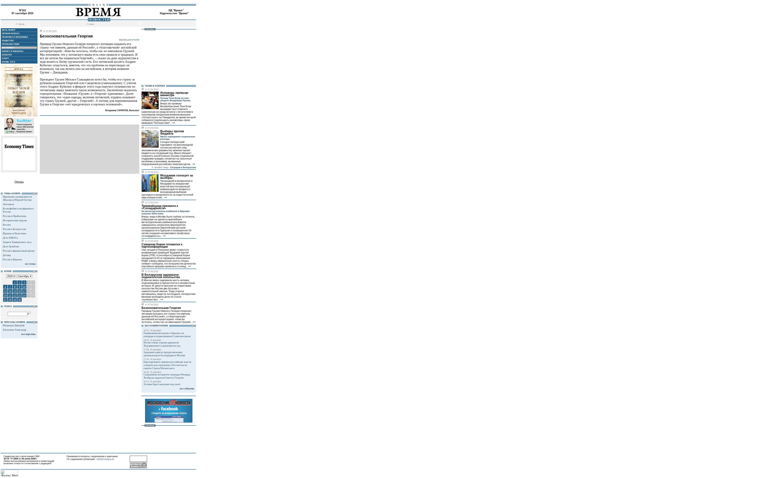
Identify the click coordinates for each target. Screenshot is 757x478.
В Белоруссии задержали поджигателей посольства (161, 276)
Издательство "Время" (174, 13)
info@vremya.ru (105, 458)
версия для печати (129, 39)
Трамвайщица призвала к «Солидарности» (160, 207)
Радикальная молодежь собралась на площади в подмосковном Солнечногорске (167, 335)
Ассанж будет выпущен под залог (162, 384)
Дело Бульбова (11, 246)
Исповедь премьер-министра (174, 94)
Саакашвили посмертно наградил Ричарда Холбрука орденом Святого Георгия (167, 376)
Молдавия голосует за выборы (176, 176)
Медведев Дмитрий (13, 325)
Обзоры (19, 181)
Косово (7, 224)
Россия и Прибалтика (14, 216)
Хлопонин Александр (14, 329)
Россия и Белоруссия (14, 229)
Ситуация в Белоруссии (183, 167)
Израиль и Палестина (14, 233)
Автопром (8, 204)
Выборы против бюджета (172, 132)
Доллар (7, 255)
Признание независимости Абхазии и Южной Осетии (17, 198)
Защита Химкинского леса (17, 242)
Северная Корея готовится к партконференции (162, 245)
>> (173, 123)
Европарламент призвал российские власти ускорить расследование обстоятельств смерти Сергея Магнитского (167, 365)
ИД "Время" (176, 10)
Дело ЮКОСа (10, 237)
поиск (91, 24)
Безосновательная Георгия (161, 307)
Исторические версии (15, 220)
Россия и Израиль (12, 259)
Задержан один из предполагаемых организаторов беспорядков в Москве (164, 354)
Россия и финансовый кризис (19, 250)
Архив (21, 24)
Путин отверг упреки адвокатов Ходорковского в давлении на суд (162, 344)
